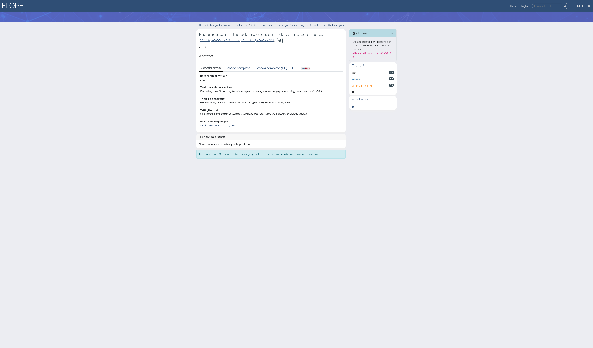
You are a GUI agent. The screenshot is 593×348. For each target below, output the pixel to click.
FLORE (200, 25)
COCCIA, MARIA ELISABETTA (220, 40)
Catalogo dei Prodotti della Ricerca (227, 25)
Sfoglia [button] (524, 6)
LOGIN (586, 6)
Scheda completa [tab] (238, 68)
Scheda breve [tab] (211, 68)
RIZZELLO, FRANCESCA (257, 40)
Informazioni (362, 33)
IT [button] (572, 6)
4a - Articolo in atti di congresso (328, 25)
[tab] (294, 68)
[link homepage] (14, 6)
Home (513, 6)
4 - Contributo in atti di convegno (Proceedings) (278, 25)
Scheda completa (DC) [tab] (271, 68)
